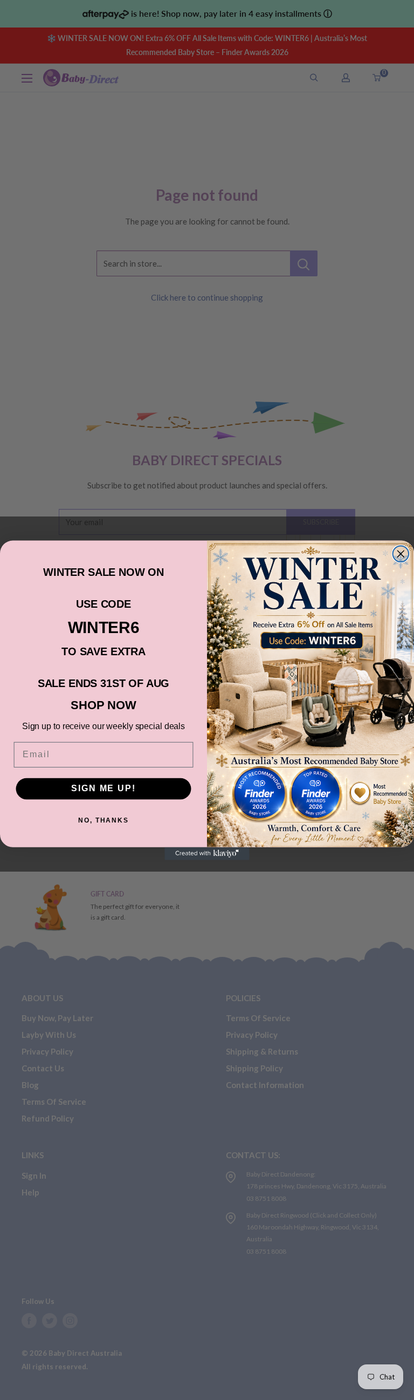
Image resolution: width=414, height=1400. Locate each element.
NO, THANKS (103, 820)
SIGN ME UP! (103, 788)
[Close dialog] (401, 554)
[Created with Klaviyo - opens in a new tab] (207, 853)
